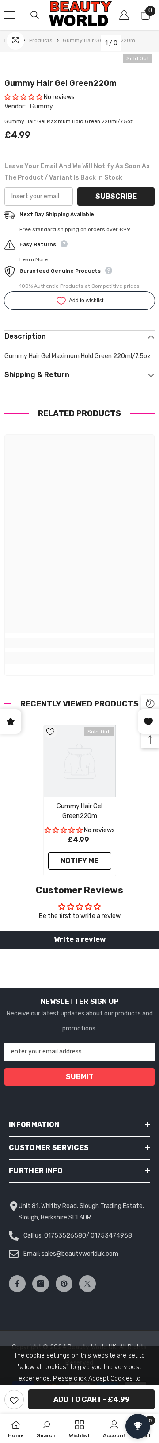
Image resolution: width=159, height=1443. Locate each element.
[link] (79, 643)
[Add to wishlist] (14, 1399)
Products (41, 40)
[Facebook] (17, 1283)
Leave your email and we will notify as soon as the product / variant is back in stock (77, 171)
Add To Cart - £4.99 (91, 1399)
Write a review (80, 939)
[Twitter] (87, 1283)
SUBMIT (80, 1077)
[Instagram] (40, 1283)
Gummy (41, 106)
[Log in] (124, 15)
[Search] (35, 15)
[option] (79, 800)
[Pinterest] (64, 1283)
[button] (23, 97)
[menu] (9, 15)
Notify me (79, 861)
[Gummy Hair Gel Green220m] (80, 761)
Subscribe (116, 196)
